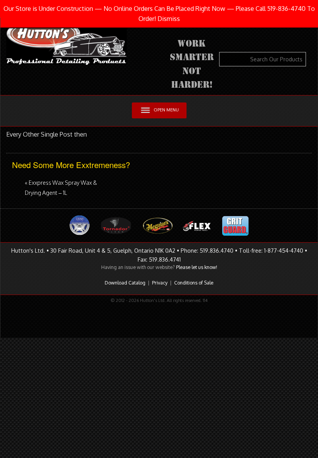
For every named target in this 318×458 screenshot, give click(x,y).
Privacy (160, 282)
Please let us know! (196, 267)
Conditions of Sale (193, 282)
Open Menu (166, 110)
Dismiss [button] (168, 19)
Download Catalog (125, 282)
